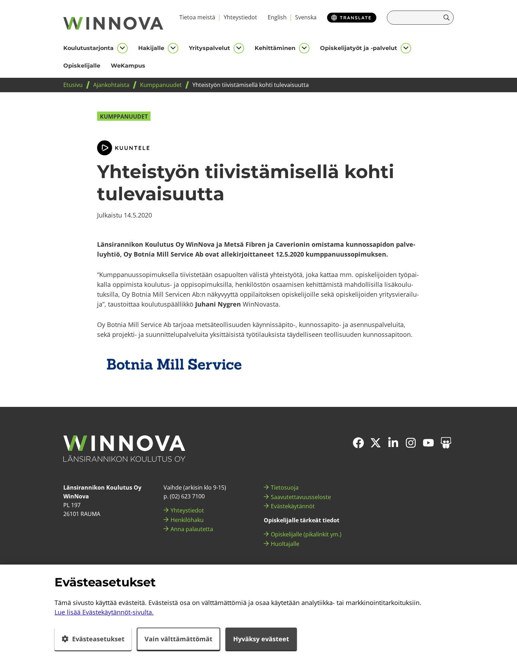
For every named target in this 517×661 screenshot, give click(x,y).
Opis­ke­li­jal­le (81, 65)
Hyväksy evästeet (261, 639)
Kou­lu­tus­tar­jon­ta (88, 48)
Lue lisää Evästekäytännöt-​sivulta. (104, 612)
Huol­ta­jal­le (285, 544)
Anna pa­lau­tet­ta (192, 529)
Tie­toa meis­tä (197, 17)
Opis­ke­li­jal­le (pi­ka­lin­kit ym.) (306, 534)
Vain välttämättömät (178, 639)
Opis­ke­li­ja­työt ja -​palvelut (358, 48)
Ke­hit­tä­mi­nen (275, 48)
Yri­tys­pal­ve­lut (209, 48)
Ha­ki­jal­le (151, 48)
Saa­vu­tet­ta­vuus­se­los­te (301, 497)
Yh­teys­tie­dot (240, 17)
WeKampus (128, 65)
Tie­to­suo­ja (285, 487)
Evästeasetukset (98, 639)
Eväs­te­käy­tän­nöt (293, 506)
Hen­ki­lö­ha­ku (187, 520)
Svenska (306, 17)
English (277, 17)
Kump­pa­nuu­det (124, 116)
